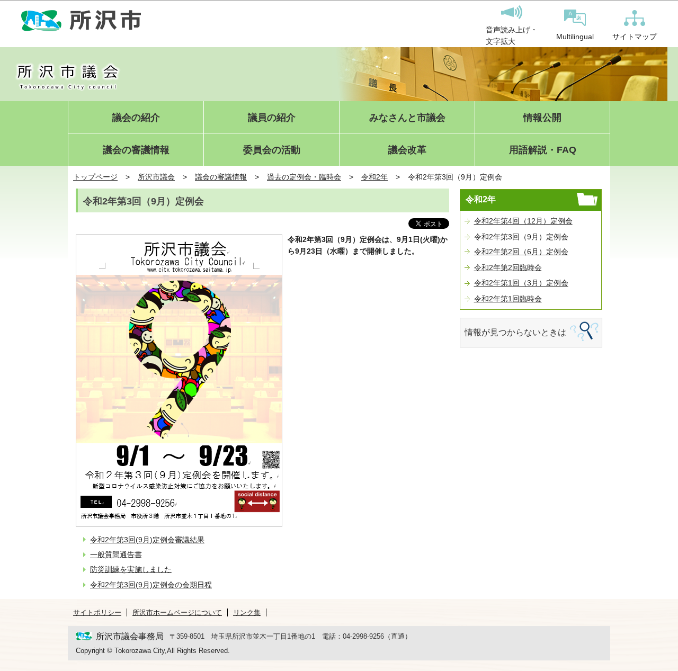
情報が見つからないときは (515, 332)
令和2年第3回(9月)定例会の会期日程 (151, 584)
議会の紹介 (136, 118)
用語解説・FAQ (542, 150)
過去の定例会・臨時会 (304, 177)
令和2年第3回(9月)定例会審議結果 (147, 539)
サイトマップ (634, 36)
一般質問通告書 (116, 554)
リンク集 (247, 612)
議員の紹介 (272, 118)
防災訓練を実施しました (131, 569)
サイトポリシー (97, 612)
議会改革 (407, 150)
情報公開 (542, 118)
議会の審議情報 (136, 150)
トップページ (95, 177)
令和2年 (374, 177)
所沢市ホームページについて (177, 612)
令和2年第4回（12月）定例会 (523, 221)
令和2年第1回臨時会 (508, 298)
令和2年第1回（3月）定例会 (521, 283)
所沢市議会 (156, 177)
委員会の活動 (271, 150)
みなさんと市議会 (407, 118)
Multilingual (575, 36)
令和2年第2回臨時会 (508, 267)
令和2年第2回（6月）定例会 (521, 251)
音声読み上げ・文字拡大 (512, 35)
